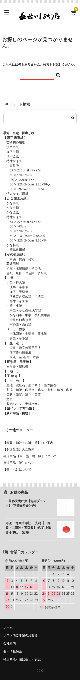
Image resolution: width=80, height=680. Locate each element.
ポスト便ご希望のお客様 (22, 635)
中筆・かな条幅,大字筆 (22, 310)
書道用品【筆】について (20, 463)
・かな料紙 (11, 245)
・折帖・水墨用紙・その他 (22, 268)
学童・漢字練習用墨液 (22, 348)
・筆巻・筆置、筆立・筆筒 (22, 394)
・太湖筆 (28, 334)
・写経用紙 (11, 264)
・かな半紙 (11, 203)
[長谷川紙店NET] (40, 20)
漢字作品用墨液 (17, 352)
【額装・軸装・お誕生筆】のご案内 (28, 443)
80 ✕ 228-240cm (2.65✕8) (25, 240)
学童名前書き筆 (17, 320)
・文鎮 (8, 399)
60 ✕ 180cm (14, 226)
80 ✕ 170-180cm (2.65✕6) (24, 236)
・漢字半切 (11, 152)
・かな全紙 (11, 212)
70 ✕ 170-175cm (17, 175)
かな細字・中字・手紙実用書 (26, 315)
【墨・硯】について (17, 469)
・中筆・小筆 (12, 306)
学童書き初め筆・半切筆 (23, 296)
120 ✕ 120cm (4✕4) (19, 180)
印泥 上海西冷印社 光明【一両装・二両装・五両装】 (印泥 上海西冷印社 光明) (28, 527)
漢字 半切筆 (15, 292)
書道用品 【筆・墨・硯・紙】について (30, 456)
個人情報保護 (12, 651)
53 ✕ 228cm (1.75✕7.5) (22, 170)
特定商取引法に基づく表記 (22, 659)
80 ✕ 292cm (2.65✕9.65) (23, 189)
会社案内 (9, 643)
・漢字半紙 (11, 147)
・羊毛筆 (22, 338)
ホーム (8, 627)
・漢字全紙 (11, 156)
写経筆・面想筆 (17, 324)
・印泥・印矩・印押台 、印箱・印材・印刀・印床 (37, 390)
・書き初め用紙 (14, 142)
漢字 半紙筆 (15, 287)
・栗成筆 (40, 334)
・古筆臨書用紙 (14, 250)
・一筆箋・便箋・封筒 (18, 259)
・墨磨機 (22, 366)
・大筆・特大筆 (14, 282)
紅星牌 (11, 166)
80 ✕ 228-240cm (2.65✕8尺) (26, 184)
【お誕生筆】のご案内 (18, 449)
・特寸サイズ (12, 161)
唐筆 (9, 338)
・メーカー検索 (14, 329)
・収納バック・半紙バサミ (22, 404)
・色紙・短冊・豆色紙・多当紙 (25, 273)
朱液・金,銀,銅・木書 (21, 357)
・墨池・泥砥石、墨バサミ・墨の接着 (29, 385)
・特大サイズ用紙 (15, 194)
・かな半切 (11, 208)
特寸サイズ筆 (15, 301)
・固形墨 (9, 366)
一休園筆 (12, 334)
